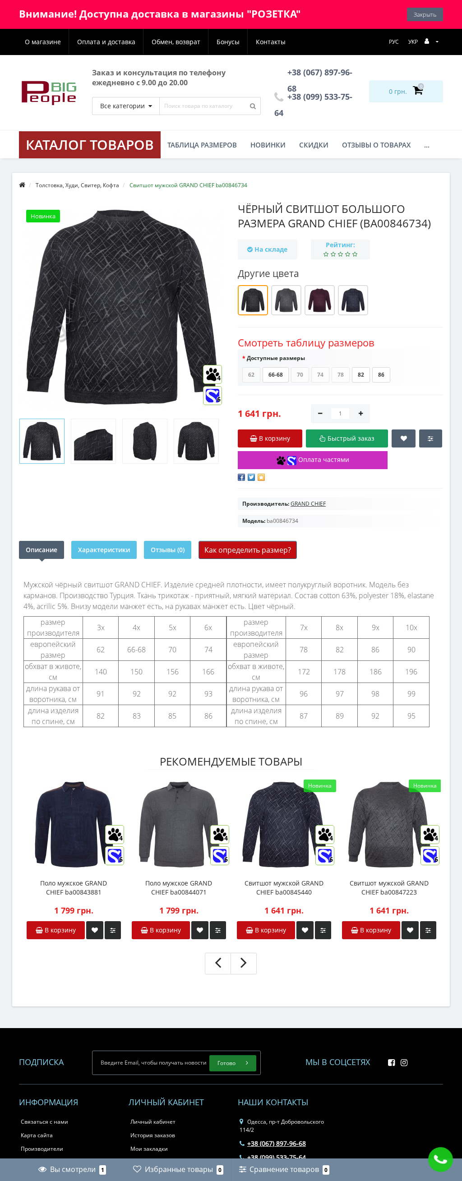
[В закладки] (94, 930)
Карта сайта (37, 1135)
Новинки (268, 144)
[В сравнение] (113, 930)
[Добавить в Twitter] (251, 477)
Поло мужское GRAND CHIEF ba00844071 (178, 887)
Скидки (313, 144)
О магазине (43, 41)
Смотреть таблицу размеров (306, 342)
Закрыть (425, 14)
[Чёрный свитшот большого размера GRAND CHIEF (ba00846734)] (42, 441)
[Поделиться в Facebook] (241, 477)
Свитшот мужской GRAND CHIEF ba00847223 (389, 887)
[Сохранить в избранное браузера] (261, 477)
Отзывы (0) (168, 549)
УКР (413, 42)
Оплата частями (322, 459)
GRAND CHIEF (308, 503)
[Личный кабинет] (432, 41)
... (427, 144)
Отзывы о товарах (376, 144)
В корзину (59, 930)
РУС (394, 42)
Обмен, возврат (176, 41)
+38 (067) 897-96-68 (276, 1143)
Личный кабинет (153, 1122)
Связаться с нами (44, 1122)
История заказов (152, 1135)
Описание (41, 549)
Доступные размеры (276, 358)
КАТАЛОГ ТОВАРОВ (90, 144)
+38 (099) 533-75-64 (276, 1157)
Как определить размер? (247, 550)
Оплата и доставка (106, 41)
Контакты (271, 41)
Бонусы (228, 41)
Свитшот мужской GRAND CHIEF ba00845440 (284, 887)
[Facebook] (389, 1060)
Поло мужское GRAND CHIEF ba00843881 (73, 887)
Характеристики (104, 549)
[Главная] (22, 185)
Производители (42, 1149)
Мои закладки (149, 1149)
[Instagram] (401, 1060)
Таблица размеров (202, 144)
